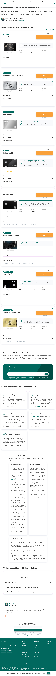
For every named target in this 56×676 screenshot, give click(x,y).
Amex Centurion (9, 37)
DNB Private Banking (11, 235)
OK (48, 673)
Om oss (43, 1)
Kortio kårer (36, 652)
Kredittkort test (37, 650)
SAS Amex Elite (8, 153)
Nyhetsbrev (28, 5)
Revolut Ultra (8, 114)
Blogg (35, 647)
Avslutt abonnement (50, 643)
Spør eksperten (37, 648)
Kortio (3, 3)
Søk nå (44, 37)
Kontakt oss (24, 645)
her (47, 378)
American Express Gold (11, 313)
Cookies (23, 648)
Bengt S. (11, 604)
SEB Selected (8, 195)
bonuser (38, 406)
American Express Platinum (13, 75)
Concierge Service (35, 416)
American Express (18, 471)
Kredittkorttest (32, 1)
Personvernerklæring (25, 647)
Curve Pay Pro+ (8, 274)
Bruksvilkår (24, 650)
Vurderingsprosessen (25, 656)
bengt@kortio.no (13, 605)
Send (46, 374)
